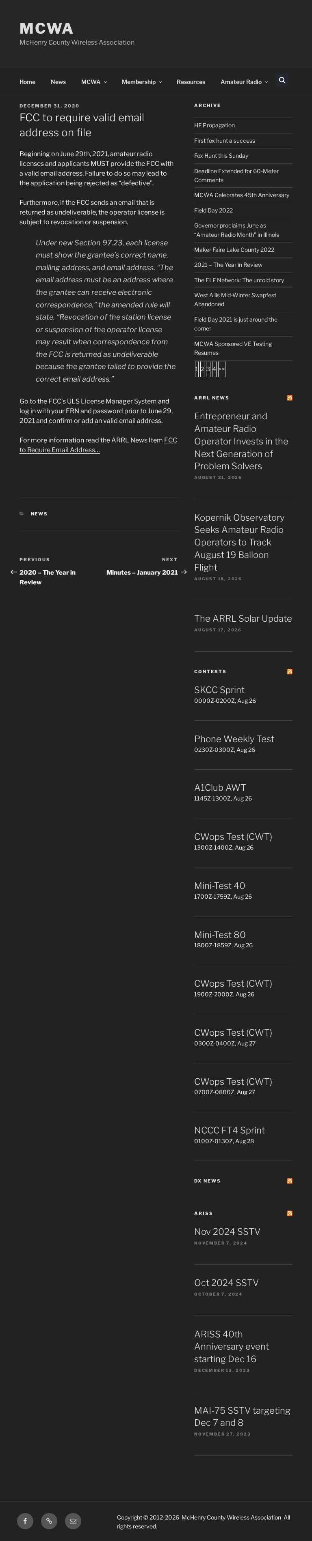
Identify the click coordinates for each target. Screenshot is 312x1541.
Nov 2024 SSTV (227, 1231)
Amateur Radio (241, 81)
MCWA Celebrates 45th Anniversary (241, 194)
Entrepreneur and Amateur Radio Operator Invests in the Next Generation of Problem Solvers (241, 441)
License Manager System (119, 401)
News (58, 81)
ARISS (203, 1213)
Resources (191, 81)
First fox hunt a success (224, 140)
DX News (207, 1181)
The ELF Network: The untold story (239, 280)
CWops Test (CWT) (233, 836)
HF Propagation (214, 125)
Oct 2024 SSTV (226, 1282)
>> (222, 368)
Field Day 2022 (213, 210)
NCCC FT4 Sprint (229, 1130)
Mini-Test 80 (220, 934)
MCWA (47, 28)
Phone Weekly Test (234, 739)
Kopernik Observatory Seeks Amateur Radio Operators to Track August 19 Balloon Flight (239, 542)
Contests (210, 671)
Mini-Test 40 (219, 885)
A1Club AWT (220, 787)
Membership (139, 81)
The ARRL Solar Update (243, 618)
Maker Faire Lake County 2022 (234, 249)
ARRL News (212, 398)
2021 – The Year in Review (228, 264)
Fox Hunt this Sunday (221, 155)
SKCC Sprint (219, 690)
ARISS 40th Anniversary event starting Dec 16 (231, 1347)
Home (27, 81)
